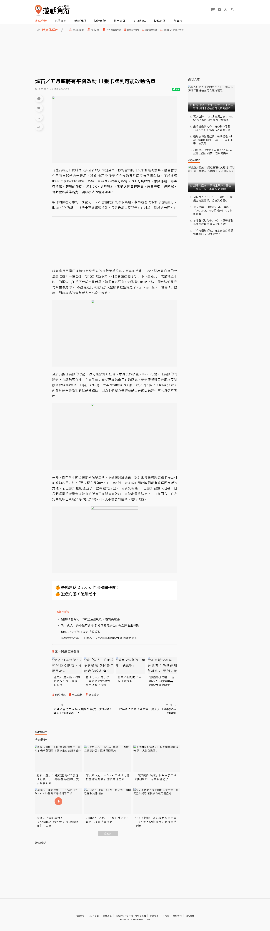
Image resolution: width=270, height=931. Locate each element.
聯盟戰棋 (151, 30)
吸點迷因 (133, 30)
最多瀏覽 (194, 160)
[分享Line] (39, 108)
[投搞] (213, 9)
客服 (97, 915)
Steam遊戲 (113, 30)
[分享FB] (39, 98)
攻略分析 (41, 21)
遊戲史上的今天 (173, 30)
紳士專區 (120, 21)
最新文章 (194, 79)
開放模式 (60, 694)
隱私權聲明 (140, 915)
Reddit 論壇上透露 (80, 181)
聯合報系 (154, 915)
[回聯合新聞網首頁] (38, 10)
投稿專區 (160, 21)
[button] (232, 9)
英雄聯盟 (78, 30)
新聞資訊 (80, 21)
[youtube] (219, 9)
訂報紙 (165, 915)
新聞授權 (107, 915)
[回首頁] (52, 10)
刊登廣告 (80, 915)
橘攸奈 (95, 30)
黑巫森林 (77, 694)
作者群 (178, 21)
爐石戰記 (94, 694)
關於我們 (177, 915)
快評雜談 (100, 21)
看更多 (107, 833)
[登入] (226, 10)
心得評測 (61, 21)
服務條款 (120, 915)
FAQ (90, 915)
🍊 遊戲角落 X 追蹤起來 (76, 593)
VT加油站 (139, 21)
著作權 (129, 915)
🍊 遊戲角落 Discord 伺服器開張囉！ (87, 587)
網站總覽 (190, 915)
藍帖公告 (73, 175)
